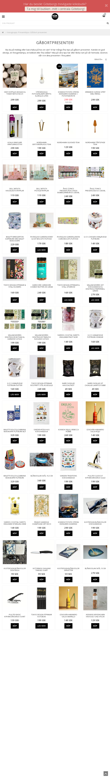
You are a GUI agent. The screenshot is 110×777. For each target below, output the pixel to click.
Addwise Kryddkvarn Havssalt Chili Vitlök (95, 616)
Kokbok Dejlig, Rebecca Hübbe (68, 431)
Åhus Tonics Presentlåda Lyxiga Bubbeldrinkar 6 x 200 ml (68, 190)
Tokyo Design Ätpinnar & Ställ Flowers (15, 286)
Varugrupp (12, 32)
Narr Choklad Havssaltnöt (68, 384)
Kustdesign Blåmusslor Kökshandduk (95, 523)
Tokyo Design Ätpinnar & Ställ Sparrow (68, 286)
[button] (105, 16)
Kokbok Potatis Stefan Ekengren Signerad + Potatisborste (68, 94)
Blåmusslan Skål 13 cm (95, 568)
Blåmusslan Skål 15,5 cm (42, 476)
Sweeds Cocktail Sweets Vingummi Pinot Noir (68, 336)
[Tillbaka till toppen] (106, 774)
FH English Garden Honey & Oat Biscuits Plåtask (41, 238)
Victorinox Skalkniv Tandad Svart (42, 569)
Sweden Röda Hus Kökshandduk (42, 431)
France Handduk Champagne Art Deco (41, 523)
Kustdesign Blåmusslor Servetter (68, 569)
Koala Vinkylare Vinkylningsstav (14, 143)
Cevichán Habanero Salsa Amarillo (68, 616)
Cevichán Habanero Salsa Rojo (95, 431)
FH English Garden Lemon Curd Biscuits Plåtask (68, 238)
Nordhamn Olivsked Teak (68, 142)
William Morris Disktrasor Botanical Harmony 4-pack (15, 337)
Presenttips (23, 32)
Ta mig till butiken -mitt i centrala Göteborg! (56, 9)
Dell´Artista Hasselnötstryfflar (15, 190)
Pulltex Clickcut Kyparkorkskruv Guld (95, 477)
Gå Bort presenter (38, 32)
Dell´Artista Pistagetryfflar (41, 190)
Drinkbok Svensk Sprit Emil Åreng (95, 93)
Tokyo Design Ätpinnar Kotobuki (41, 616)
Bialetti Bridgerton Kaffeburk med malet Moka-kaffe (14, 239)
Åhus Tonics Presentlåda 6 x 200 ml (95, 190)
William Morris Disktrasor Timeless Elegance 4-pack (41, 337)
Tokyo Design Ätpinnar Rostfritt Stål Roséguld (41, 384)
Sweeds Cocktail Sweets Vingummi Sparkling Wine (14, 523)
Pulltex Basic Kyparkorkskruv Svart (14, 616)
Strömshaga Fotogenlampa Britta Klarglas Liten (41, 94)
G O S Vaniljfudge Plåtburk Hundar (95, 336)
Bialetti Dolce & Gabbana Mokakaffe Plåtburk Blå (15, 431)
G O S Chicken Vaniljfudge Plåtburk (95, 238)
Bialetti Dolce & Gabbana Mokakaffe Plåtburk (15, 477)
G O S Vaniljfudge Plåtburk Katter (15, 384)
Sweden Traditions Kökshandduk (68, 477)
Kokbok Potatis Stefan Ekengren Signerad (68, 523)
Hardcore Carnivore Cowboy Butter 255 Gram (41, 286)
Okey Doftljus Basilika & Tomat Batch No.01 (14, 93)
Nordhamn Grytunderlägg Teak (41, 143)
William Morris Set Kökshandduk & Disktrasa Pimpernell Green (95, 288)
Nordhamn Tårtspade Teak (95, 143)
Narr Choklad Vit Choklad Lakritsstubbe (95, 384)
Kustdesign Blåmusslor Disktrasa (15, 569)
